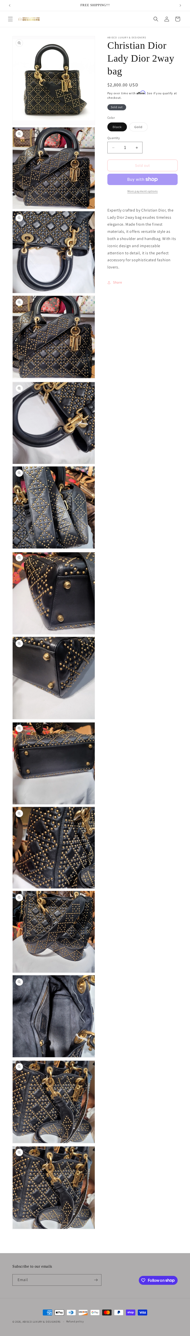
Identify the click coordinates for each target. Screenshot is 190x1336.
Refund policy (75, 1321)
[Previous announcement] (9, 5)
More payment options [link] (142, 191)
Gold (141, 127)
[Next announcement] (180, 5)
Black (120, 127)
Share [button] (117, 282)
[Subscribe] (95, 1280)
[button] (10, 19)
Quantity (113, 138)
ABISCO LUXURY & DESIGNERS (42, 1321)
